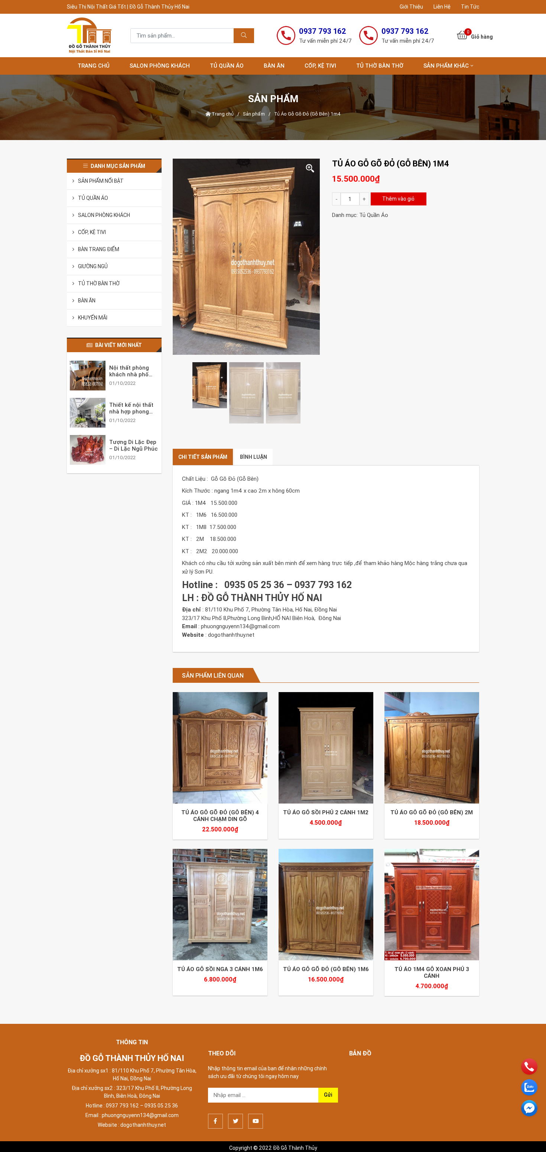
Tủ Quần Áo (227, 65)
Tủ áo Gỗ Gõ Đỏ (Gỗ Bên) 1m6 (326, 932)
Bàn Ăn (274, 65)
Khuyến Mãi (92, 317)
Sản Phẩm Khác (446, 65)
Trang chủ (94, 65)
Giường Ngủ (93, 266)
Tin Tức (470, 6)
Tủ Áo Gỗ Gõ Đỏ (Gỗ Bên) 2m (431, 794)
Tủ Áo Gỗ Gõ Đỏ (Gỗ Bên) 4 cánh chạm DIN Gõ (220, 797)
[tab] (203, 457)
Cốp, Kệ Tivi (320, 65)
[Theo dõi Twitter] (235, 1084)
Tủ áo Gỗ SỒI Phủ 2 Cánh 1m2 (325, 794)
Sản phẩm (254, 114)
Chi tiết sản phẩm (202, 457)
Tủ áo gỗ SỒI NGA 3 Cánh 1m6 (220, 932)
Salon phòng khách (160, 65)
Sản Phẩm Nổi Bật (101, 181)
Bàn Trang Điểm (98, 249)
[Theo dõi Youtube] (255, 1084)
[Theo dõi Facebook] (215, 1084)
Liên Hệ (442, 6)
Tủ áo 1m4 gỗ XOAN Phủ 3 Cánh (431, 935)
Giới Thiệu (411, 6)
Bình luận (253, 457)
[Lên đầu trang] (529, 1134)
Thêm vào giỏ (398, 198)
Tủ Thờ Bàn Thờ (379, 65)
